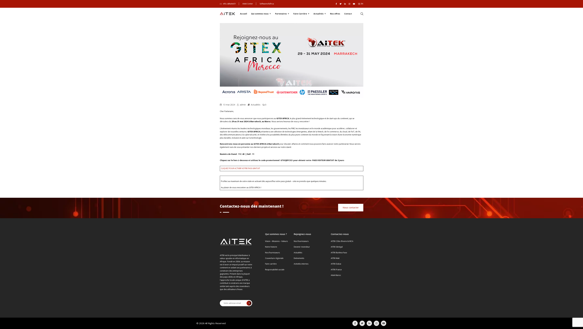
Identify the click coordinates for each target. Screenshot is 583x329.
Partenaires (281, 13)
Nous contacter (351, 207)
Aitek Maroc (336, 275)
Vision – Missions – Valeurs (276, 241)
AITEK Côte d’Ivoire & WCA (342, 241)
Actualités (319, 13)
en (362, 3)
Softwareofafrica (267, 3)
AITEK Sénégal (337, 247)
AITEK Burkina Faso (339, 252)
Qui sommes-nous (260, 13)
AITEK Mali (335, 258)
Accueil (243, 13)
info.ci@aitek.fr (229, 3)
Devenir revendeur (302, 247)
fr (359, 3)
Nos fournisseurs (272, 252)
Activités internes (301, 264)
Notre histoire (271, 247)
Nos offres (335, 13)
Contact (348, 13)
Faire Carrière (300, 13)
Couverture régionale (274, 258)
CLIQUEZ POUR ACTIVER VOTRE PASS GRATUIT (240, 168)
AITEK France (336, 269)
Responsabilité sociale (274, 269)
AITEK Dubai (336, 264)
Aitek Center (247, 3)
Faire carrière (271, 264)
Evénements (299, 258)
